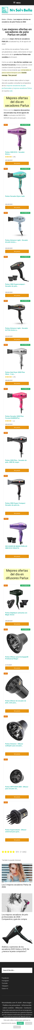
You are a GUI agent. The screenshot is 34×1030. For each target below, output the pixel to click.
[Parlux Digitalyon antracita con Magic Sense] (17, 599)
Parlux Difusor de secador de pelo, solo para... (15, 702)
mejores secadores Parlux (22, 88)
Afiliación (18, 1008)
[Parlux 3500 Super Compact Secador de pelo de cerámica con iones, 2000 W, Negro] (17, 489)
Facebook (5, 978)
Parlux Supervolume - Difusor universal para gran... (15, 830)
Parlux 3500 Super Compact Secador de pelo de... (15, 504)
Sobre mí (5, 988)
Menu (18, 3)
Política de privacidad (11, 1005)
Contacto (27, 1008)
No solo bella (17, 10)
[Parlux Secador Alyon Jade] (17, 182)
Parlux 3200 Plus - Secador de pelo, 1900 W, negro (16, 461)
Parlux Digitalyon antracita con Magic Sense (16, 614)
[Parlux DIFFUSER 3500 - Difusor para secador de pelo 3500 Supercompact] (17, 773)
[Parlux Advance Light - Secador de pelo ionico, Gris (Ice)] (17, 226)
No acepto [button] (17, 1027)
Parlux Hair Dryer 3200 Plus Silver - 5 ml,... (15, 373)
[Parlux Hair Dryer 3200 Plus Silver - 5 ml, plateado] (17, 358)
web (11, 91)
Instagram (5, 981)
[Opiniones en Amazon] (9, 157)
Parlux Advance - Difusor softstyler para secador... (14, 745)
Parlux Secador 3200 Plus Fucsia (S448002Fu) (14, 417)
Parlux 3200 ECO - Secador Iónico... (15, 153)
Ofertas (9, 19)
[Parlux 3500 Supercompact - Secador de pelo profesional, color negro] (17, 270)
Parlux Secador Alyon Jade (15, 196)
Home (4, 19)
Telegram (5, 986)
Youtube (5, 983)
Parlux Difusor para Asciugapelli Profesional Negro (16, 658)
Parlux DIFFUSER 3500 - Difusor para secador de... (16, 787)
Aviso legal (27, 1003)
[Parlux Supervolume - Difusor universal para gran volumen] (17, 816)
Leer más (28, 1023)
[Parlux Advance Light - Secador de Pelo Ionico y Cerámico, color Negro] (17, 314)
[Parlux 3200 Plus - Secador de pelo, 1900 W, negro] (17, 446)
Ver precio (17, 163)
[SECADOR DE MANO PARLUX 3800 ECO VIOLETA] (17, 532)
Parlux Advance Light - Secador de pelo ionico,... (16, 241)
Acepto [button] (20, 1023)
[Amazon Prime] (26, 157)
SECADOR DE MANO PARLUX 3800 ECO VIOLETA (16, 547)
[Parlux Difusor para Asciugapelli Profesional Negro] (17, 643)
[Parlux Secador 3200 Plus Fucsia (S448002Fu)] (17, 402)
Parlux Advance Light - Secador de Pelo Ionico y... (16, 329)
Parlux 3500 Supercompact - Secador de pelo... (15, 285)
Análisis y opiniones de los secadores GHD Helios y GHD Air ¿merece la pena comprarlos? (15, 949)
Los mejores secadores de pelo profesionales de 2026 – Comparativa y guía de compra (15, 916)
